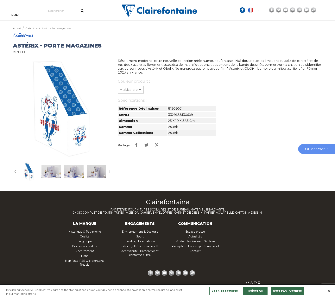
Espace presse (195, 231)
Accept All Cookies (287, 290)
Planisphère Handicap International (195, 246)
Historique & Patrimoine (84, 231)
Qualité (85, 236)
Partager (136, 145)
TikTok (313, 10)
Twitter (278, 10)
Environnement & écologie (140, 231)
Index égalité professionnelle (140, 246)
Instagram (299, 10)
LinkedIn (306, 10)
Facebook (272, 10)
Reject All (255, 290)
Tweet (146, 145)
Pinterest (292, 10)
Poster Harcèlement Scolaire (195, 241)
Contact (195, 251)
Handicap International (139, 241)
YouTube (285, 10)
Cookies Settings (225, 290)
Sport (140, 236)
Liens (84, 256)
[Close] (329, 291)
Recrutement (84, 251)
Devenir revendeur (84, 246)
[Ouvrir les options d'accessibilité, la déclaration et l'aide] (242, 10)
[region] (167, 291)
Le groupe (85, 241)
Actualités (195, 236)
